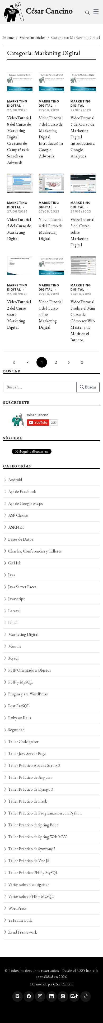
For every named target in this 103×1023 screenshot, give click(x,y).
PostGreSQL (18, 706)
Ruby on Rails (19, 718)
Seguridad (16, 729)
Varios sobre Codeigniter (28, 884)
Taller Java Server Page (26, 753)
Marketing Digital (22, 634)
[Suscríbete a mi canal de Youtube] (74, 996)
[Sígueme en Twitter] (17, 996)
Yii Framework (19, 920)
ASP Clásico (17, 515)
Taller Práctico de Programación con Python (44, 813)
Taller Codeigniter (23, 741)
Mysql (12, 658)
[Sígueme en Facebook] (29, 996)
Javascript (16, 598)
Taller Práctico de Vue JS (28, 860)
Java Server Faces (21, 587)
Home (8, 37)
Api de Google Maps (25, 503)
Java (11, 575)
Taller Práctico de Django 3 (30, 789)
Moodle (14, 646)
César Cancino (63, 984)
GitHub (14, 563)
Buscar (90, 387)
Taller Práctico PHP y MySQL (32, 872)
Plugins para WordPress (27, 694)
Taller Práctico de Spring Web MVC (37, 837)
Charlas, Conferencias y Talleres (34, 551)
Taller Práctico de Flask (27, 801)
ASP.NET (16, 527)
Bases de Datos (20, 539)
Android (14, 479)
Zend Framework (22, 932)
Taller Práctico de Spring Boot (32, 825)
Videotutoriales (32, 37)
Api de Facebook (21, 491)
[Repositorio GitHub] (63, 996)
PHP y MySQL (20, 682)
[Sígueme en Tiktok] (85, 996)
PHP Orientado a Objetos (29, 670)
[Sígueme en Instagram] (40, 996)
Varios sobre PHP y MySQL (30, 896)
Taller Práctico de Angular (29, 777)
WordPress (16, 908)
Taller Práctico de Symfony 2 (31, 849)
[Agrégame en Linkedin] (51, 996)
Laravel (14, 610)
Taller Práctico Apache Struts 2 (33, 765)
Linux (12, 622)
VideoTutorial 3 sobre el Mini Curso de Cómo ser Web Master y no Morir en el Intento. (83, 321)
